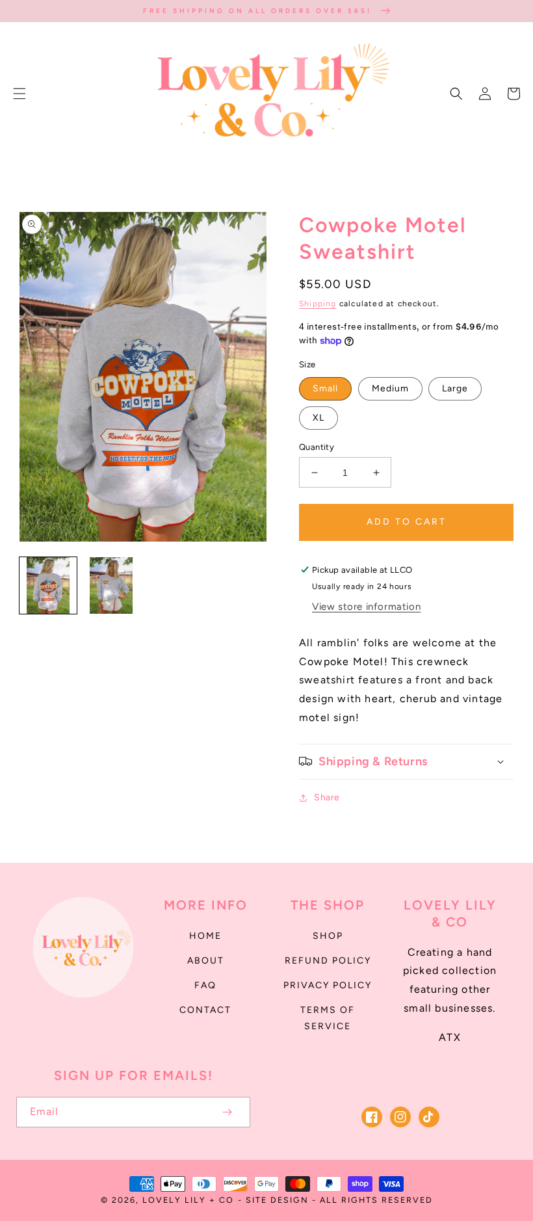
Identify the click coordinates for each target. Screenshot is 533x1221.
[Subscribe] (227, 1112)
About (205, 960)
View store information (366, 606)
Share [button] (327, 797)
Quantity (316, 447)
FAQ (205, 985)
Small (325, 388)
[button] (19, 93)
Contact (205, 1010)
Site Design (277, 1200)
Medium (390, 388)
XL (318, 417)
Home (205, 935)
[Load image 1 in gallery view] (48, 585)
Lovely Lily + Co (188, 1200)
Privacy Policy (327, 985)
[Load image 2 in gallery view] (111, 585)
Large (455, 388)
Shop (328, 935)
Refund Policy (328, 960)
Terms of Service (327, 1018)
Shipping (318, 303)
